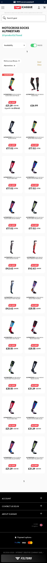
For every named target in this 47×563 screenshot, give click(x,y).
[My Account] (39, 7)
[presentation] (2, 2)
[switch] (34, 45)
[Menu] (2, 7)
